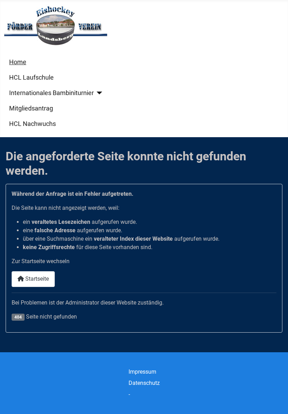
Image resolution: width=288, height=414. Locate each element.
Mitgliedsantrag (31, 108)
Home (17, 62)
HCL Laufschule (31, 77)
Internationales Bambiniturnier (51, 92)
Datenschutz (144, 383)
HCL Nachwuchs (32, 123)
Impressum (142, 371)
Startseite (36, 278)
